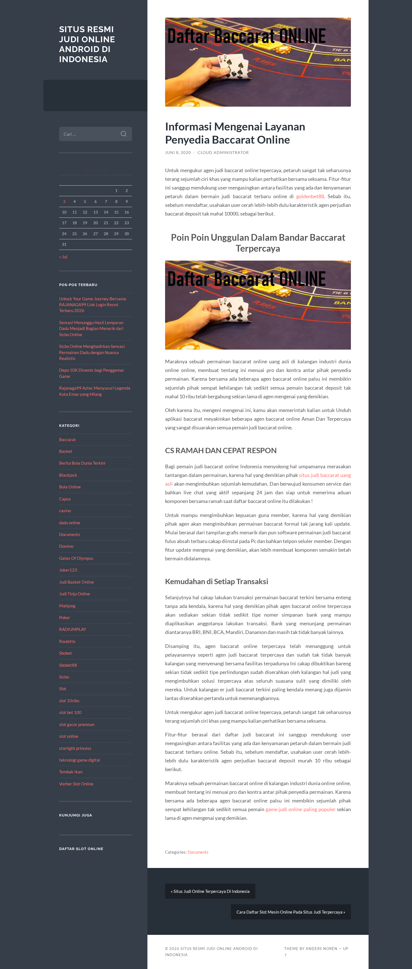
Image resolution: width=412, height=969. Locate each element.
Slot (62, 688)
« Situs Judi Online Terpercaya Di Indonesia (210, 891)
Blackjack (68, 475)
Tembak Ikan (70, 771)
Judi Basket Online (76, 581)
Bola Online (70, 486)
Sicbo (64, 676)
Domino (66, 546)
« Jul (63, 256)
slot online (68, 736)
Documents (69, 534)
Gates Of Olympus (76, 558)
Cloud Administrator (223, 152)
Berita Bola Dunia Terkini (82, 462)
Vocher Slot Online (76, 783)
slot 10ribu (69, 700)
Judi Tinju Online (74, 593)
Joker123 (68, 569)
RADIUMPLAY (72, 629)
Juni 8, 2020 (178, 152)
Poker (64, 617)
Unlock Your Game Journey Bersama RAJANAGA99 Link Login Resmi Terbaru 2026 (92, 304)
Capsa (65, 498)
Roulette (67, 641)
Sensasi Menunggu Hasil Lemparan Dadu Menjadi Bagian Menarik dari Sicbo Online (91, 328)
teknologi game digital (79, 759)
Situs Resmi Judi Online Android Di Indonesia (87, 44)
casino (65, 510)
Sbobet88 (68, 665)
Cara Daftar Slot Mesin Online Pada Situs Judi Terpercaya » (291, 911)
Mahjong (67, 605)
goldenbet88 (310, 196)
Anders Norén (321, 948)
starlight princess (75, 748)
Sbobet (65, 653)
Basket (65, 451)
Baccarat (67, 439)
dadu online (69, 522)
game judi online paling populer (301, 809)
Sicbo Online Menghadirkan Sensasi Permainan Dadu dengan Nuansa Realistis (92, 352)
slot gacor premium (76, 724)
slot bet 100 (70, 712)
